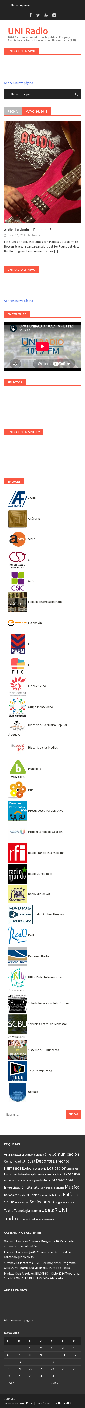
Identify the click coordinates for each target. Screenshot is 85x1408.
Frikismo (21, 1180)
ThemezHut (64, 1403)
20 (8, 1369)
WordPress (26, 1403)
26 (74, 1369)
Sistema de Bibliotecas (43, 1050)
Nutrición (33, 1195)
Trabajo (35, 1211)
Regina (36, 235)
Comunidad (12, 1161)
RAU (30, 935)
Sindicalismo (22, 1202)
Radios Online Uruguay (48, 914)
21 (19, 1369)
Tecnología (22, 1210)
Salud (9, 1201)
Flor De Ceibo (36, 686)
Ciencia (40, 1154)
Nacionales (10, 1195)
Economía (40, 1168)
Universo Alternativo (44, 1219)
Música (72, 1187)
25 (63, 1369)
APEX (31, 539)
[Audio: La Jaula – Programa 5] (42, 171)
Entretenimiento (54, 1174)
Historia (45, 1180)
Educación (56, 1168)
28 (19, 1376)
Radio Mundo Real (39, 874)
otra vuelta (46, 1195)
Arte (7, 1154)
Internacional (61, 1179)
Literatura (34, 1187)
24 (52, 1369)
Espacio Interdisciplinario (45, 602)
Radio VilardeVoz (39, 894)
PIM (30, 790)
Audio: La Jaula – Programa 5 (28, 229)
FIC (29, 665)
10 (52, 1355)
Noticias (22, 1195)
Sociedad (38, 1202)
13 (8, 1362)
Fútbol (29, 1180)
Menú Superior (20, 5)
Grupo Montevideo (40, 707)
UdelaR (32, 1092)
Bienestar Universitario (23, 1154)
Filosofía (12, 1180)
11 (63, 1355)
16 (41, 1362)
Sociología (55, 1202)
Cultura (28, 1161)
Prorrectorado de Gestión (45, 832)
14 (19, 1362)
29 (30, 1376)
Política (70, 1194)
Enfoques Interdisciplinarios (24, 1174)
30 (41, 1376)
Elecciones (72, 1168)
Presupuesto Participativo (45, 810)
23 (41, 1369)
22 (30, 1369)
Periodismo (57, 1195)
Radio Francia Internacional (46, 853)
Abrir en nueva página (18, 83)
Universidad (26, 1219)
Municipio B (35, 769)
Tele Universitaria (39, 1071)
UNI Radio (28, 30)
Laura (7, 1252)
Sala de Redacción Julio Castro (48, 1003)
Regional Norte (38, 956)
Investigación (15, 1187)
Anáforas (33, 518)
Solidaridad (69, 1202)
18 (63, 1362)
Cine (48, 1154)
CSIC (30, 581)
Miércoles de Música (53, 1187)
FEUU (31, 644)
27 (8, 1376)
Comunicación (65, 1154)
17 (52, 1362)
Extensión (34, 623)
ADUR (31, 498)
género (37, 1180)
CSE (30, 560)
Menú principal (21, 94)
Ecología (28, 1168)
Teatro (8, 1210)
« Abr (10, 1383)
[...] (56, 251)
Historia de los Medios (42, 747)
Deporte (44, 1161)
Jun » (54, 1383)
